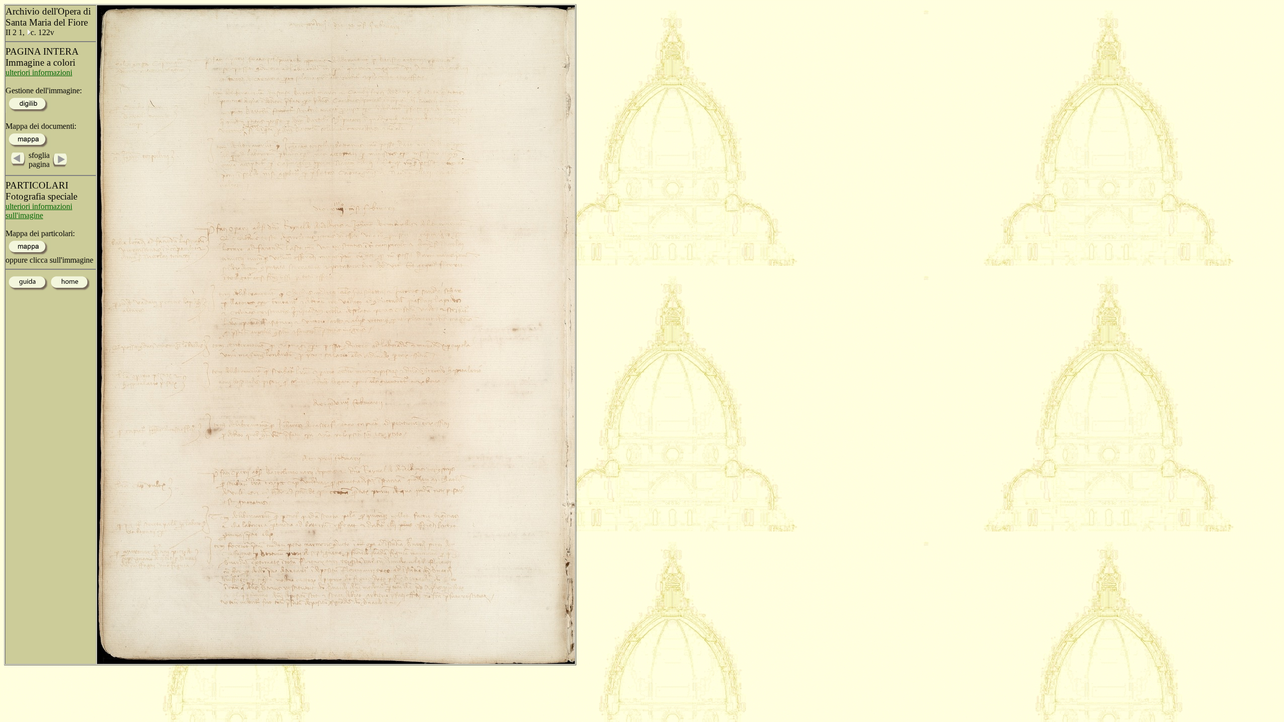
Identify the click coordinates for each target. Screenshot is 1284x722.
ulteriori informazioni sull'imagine (39, 211)
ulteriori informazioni (39, 72)
